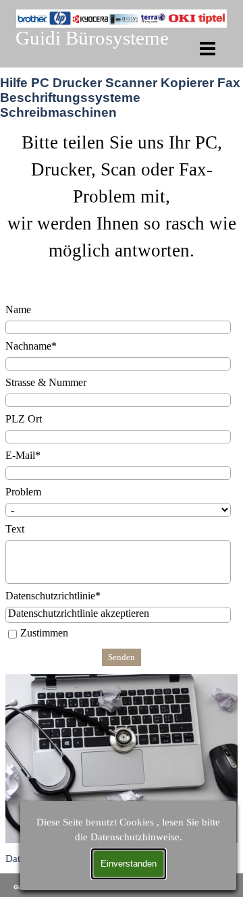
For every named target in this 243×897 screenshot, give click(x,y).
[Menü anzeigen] (207, 48)
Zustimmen (44, 632)
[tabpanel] (121, 211)
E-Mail (22, 455)
